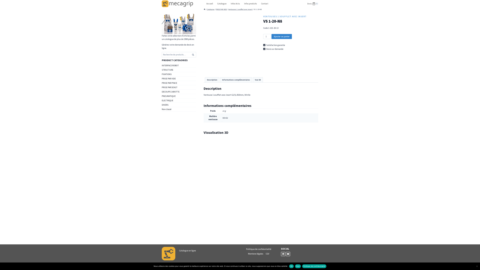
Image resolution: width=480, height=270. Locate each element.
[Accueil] (204, 9)
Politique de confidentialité (258, 249)
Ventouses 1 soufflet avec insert (284, 16)
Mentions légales (255, 253)
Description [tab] (212, 80)
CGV (267, 253)
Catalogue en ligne (187, 250)
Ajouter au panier (282, 36)
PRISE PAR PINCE (169, 83)
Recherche (193, 54)
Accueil (209, 3)
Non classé (166, 109)
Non (298, 266)
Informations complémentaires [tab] (236, 80)
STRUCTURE (167, 69)
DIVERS (165, 105)
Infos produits (250, 3)
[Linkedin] (283, 254)
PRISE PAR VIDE (169, 78)
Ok (291, 266)
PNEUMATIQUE (169, 96)
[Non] (477, 266)
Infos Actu (235, 3)
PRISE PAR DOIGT (169, 87)
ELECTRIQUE (167, 100)
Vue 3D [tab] (258, 80)
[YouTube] (288, 254)
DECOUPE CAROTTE (171, 91)
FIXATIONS (167, 74)
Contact (264, 3)
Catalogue (221, 3)
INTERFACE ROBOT (170, 65)
